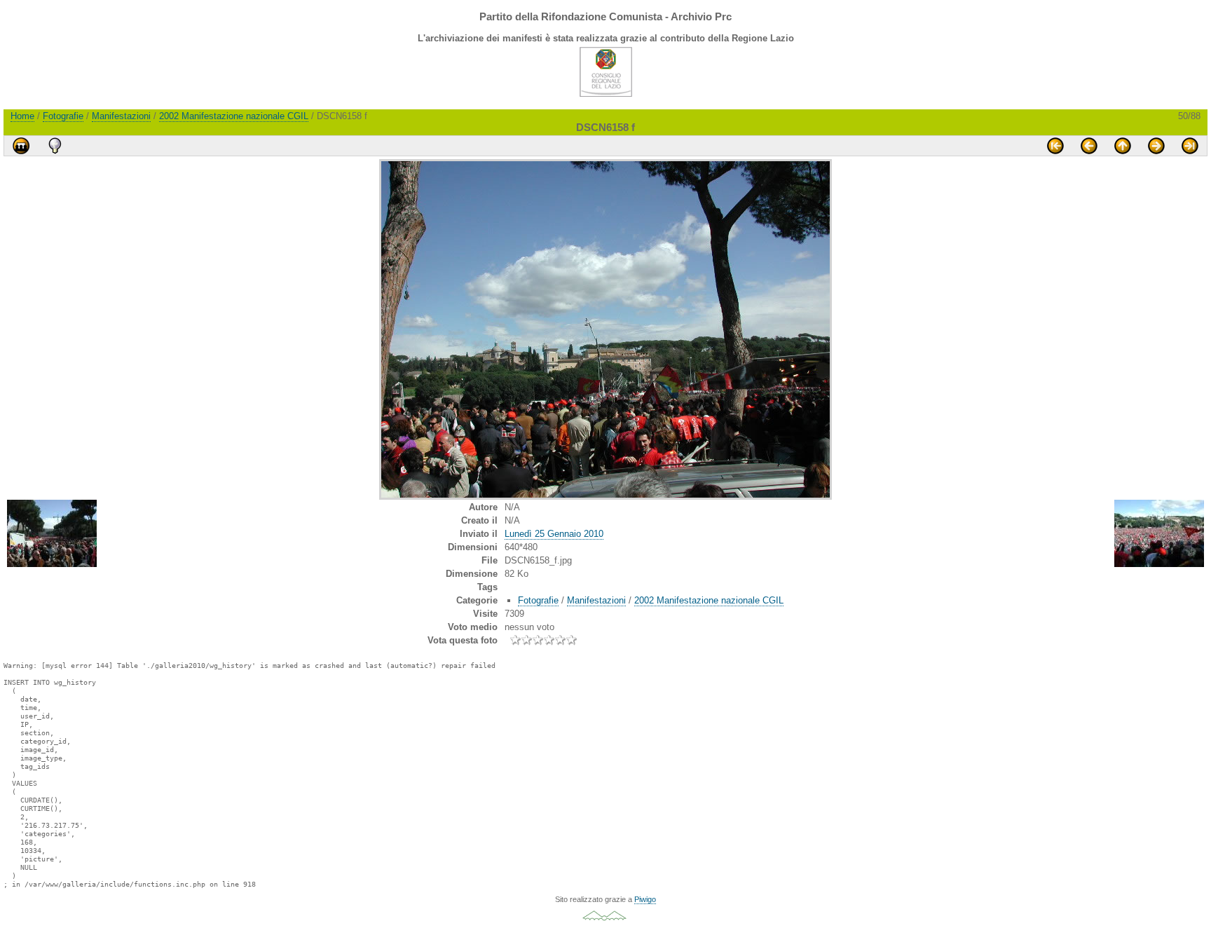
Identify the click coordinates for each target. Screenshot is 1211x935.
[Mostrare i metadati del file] (54, 146)
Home (22, 116)
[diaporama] (21, 146)
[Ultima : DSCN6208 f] (1190, 146)
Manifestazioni (121, 116)
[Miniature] (1123, 146)
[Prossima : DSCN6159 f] (1156, 146)
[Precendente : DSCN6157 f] (1089, 146)
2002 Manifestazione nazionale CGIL (233, 116)
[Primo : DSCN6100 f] (1055, 146)
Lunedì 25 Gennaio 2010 (554, 533)
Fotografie (63, 116)
